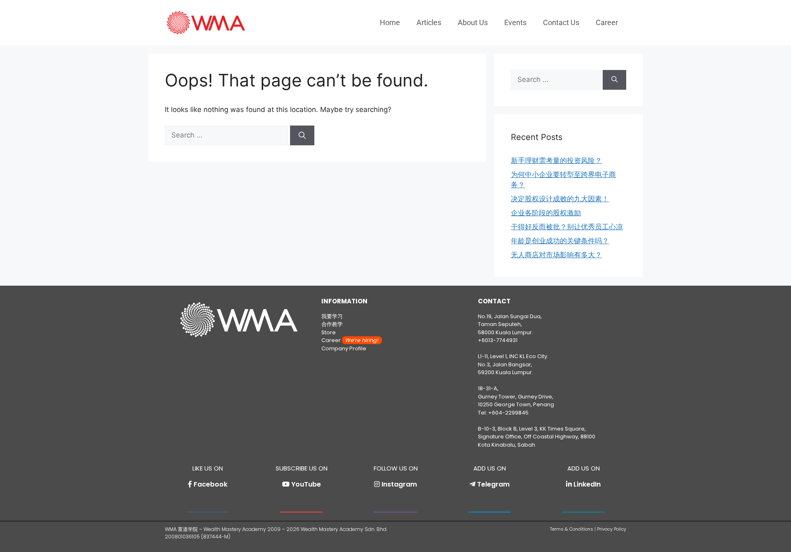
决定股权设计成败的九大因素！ (560, 199)
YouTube (306, 484)
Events (515, 22)
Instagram (399, 484)
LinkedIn (587, 484)
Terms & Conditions (571, 529)
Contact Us (561, 22)
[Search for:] (227, 135)
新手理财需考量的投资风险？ (556, 160)
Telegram (493, 484)
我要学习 (332, 316)
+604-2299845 (508, 413)
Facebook (210, 484)
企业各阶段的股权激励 (546, 213)
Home (390, 22)
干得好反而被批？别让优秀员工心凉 (567, 227)
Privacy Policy (611, 529)
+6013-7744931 (497, 340)
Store (328, 332)
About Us (473, 22)
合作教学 (332, 324)
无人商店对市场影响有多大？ (556, 255)
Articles (429, 22)
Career (607, 22)
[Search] (302, 135)
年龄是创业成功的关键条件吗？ (560, 241)
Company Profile (343, 348)
